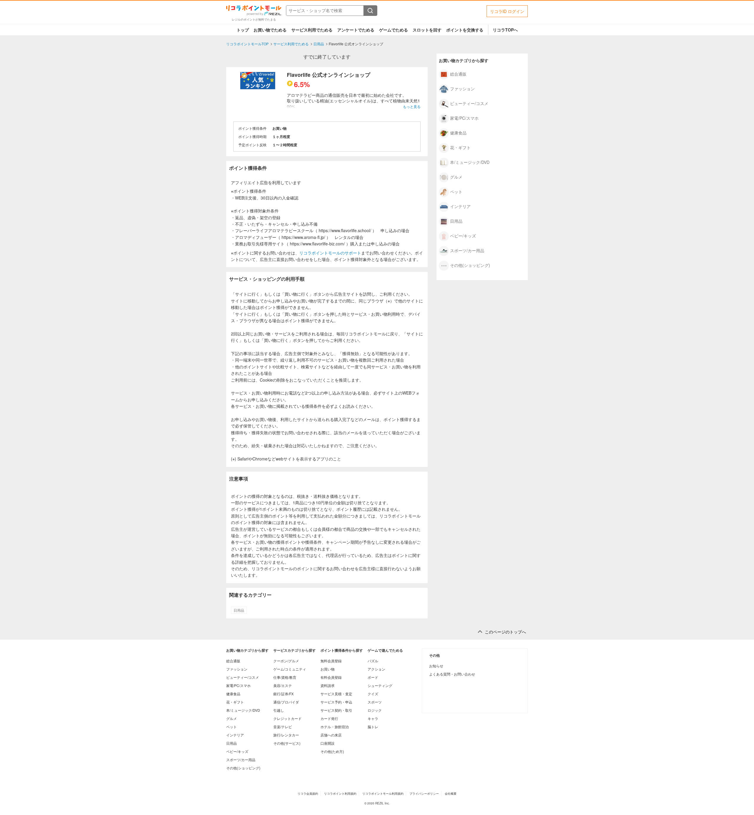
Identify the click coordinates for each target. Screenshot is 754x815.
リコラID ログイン (507, 11)
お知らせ (436, 665)
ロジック (375, 710)
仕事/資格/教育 (284, 677)
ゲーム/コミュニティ (289, 668)
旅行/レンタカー (286, 734)
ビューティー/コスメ (469, 103)
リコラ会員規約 (307, 793)
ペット (456, 191)
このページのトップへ (505, 632)
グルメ (456, 176)
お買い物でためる (270, 30)
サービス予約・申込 (336, 701)
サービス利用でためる (312, 30)
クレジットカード (287, 718)
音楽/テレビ (282, 726)
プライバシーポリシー (424, 793)
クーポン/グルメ (286, 660)
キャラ (373, 718)
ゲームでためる (393, 30)
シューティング (380, 685)
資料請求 (327, 685)
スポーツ (375, 701)
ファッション (462, 88)
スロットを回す (427, 30)
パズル (373, 660)
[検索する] (370, 11)
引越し (278, 710)
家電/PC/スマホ (464, 118)
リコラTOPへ (505, 30)
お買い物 (327, 668)
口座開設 (327, 743)
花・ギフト (460, 147)
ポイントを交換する (464, 30)
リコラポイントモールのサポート (330, 253)
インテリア (460, 206)
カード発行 (329, 718)
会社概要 (451, 793)
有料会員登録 (331, 677)
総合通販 (458, 73)
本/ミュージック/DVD (470, 162)
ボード (373, 677)
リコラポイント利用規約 (340, 793)
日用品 (239, 610)
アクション (376, 668)
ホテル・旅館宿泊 (334, 726)
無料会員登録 (331, 660)
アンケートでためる (355, 30)
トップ (243, 30)
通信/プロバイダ (286, 701)
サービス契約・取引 (336, 710)
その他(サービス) (286, 743)
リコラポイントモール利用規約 (383, 793)
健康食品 (458, 132)
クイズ (373, 693)
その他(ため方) (332, 751)
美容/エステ (282, 685)
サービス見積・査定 (336, 693)
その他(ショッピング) (470, 265)
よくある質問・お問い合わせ (452, 673)
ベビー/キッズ (463, 235)
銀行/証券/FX (283, 693)
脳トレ (373, 726)
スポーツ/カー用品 (467, 250)
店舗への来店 (331, 734)
